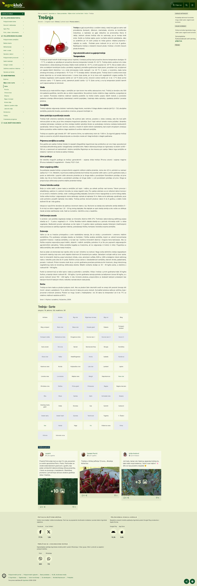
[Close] (186, 5)
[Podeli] (186, 581)
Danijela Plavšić (92, 453)
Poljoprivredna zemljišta (10, 39)
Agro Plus (6, 29)
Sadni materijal (8, 61)
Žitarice (6, 96)
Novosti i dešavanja (9, 25)
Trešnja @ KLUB (44, 447)
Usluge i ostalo (8, 65)
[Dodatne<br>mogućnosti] (192, 581)
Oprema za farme (8, 72)
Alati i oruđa (7, 50)
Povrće (6, 89)
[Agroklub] (13, 5)
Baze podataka (62, 13)
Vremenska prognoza (10, 119)
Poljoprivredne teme (9, 21)
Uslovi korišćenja (34, 577)
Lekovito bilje (8, 108)
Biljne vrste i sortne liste (75, 13)
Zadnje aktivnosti (181, 13)
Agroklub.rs (52, 13)
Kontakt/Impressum (59, 577)
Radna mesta (7, 43)
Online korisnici (180, 26)
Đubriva (5, 79)
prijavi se (178, 41)
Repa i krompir (8, 99)
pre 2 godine (51, 455)
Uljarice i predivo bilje (11, 105)
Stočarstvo (6, 112)
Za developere (46, 577)
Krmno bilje (7, 102)
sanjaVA (48, 453)
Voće (86, 13)
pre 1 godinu (92, 455)
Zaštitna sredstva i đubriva (11, 68)
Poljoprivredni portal (11, 18)
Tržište (5, 115)
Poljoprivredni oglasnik (12, 36)
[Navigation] (192, 5)
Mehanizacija (7, 47)
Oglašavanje (22, 577)
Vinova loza (7, 92)
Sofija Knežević (134, 453)
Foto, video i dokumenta (11, 32)
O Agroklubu (12, 577)
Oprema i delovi (8, 54)
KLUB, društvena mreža (12, 123)
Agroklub (26, 580)
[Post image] (99, 480)
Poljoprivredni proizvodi (10, 57)
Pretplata (70, 577)
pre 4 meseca (135, 455)
